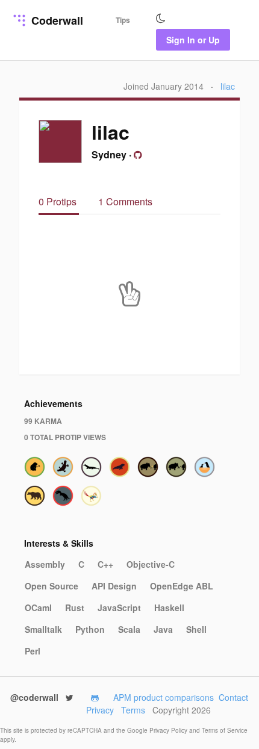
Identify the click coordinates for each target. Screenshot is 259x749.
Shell (196, 629)
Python (90, 629)
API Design (114, 586)
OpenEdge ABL (181, 586)
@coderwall (35, 697)
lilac (227, 86)
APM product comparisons (163, 697)
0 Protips (59, 201)
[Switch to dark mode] (160, 18)
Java (163, 629)
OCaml (38, 607)
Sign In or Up (193, 40)
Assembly (45, 564)
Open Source (51, 586)
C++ (105, 564)
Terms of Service (225, 730)
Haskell (169, 607)
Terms (133, 710)
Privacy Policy (169, 730)
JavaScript (119, 607)
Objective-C (150, 564)
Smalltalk (43, 629)
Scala (129, 629)
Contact (233, 697)
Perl (32, 651)
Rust (74, 607)
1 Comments (125, 201)
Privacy (100, 710)
